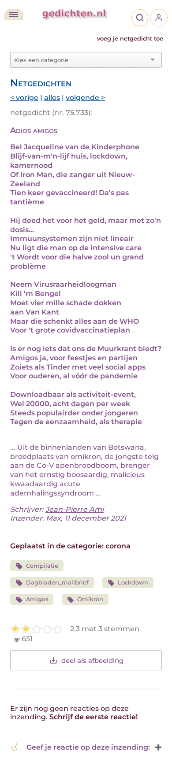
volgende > (85, 97)
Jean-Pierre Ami (74, 509)
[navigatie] (13, 14)
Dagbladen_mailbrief (57, 582)
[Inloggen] (159, 17)
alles (52, 97)
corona (118, 546)
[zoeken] (139, 17)
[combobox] (80, 60)
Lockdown (133, 582)
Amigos (37, 599)
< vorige (24, 97)
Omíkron (90, 599)
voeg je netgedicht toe (130, 38)
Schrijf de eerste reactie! (93, 717)
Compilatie (42, 565)
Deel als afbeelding (92, 660)
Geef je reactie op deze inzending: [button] (88, 747)
